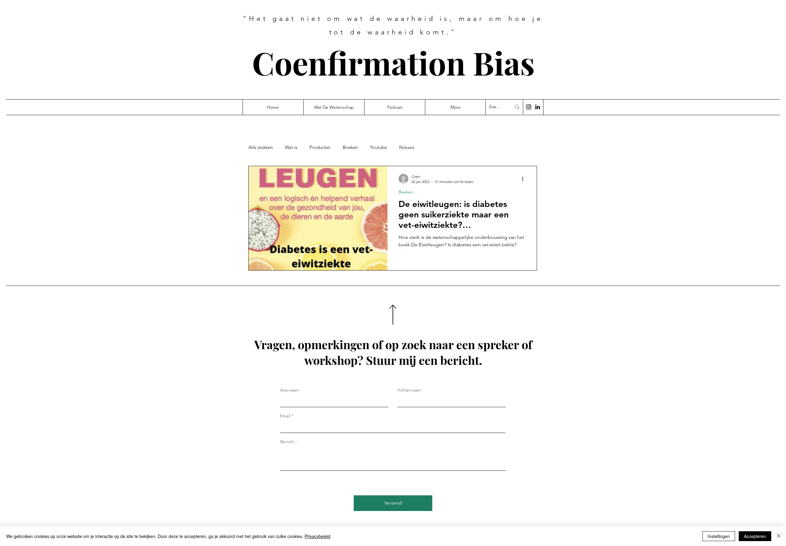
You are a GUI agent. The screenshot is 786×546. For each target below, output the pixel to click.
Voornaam (289, 390)
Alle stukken (260, 147)
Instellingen (719, 536)
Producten (319, 147)
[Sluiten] (778, 536)
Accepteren (755, 536)
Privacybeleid (317, 536)
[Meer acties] (524, 178)
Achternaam (409, 390)
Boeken (350, 147)
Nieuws (406, 147)
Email (285, 416)
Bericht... (289, 441)
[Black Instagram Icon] (528, 106)
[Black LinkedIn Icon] (537, 106)
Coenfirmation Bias (393, 62)
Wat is (291, 147)
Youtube (378, 147)
